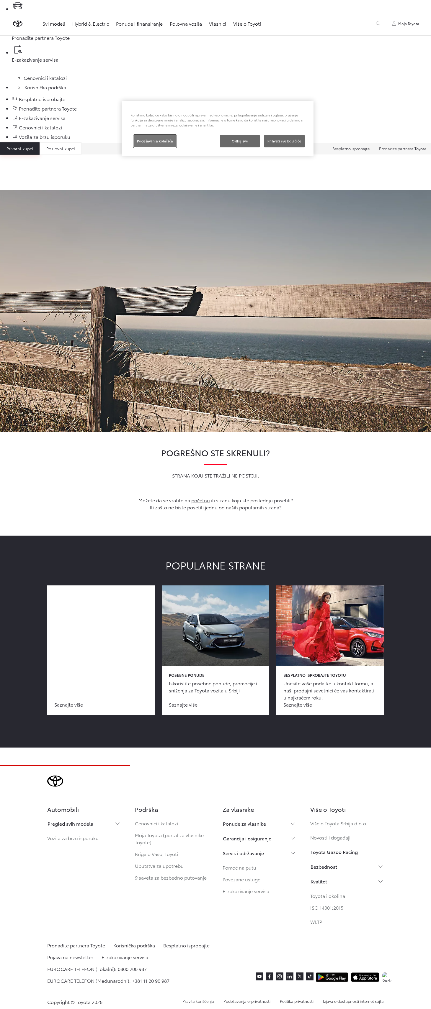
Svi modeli (54, 23)
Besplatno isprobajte (351, 148)
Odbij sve (240, 141)
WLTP (316, 921)
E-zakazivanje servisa (246, 891)
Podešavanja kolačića (155, 141)
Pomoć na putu (239, 867)
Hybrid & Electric (90, 23)
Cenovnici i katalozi (156, 823)
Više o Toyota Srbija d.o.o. (339, 823)
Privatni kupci (19, 149)
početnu (200, 500)
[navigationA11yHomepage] (18, 23)
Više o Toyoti (247, 23)
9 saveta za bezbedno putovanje (171, 877)
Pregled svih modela (70, 823)
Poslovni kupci (60, 149)
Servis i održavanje (243, 853)
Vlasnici (217, 23)
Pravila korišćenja (198, 1001)
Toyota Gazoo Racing (334, 851)
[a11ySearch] (378, 23)
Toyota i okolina (327, 895)
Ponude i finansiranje (139, 23)
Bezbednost (324, 866)
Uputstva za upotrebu (159, 865)
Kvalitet (319, 881)
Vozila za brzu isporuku (73, 837)
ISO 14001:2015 (326, 907)
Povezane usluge (241, 879)
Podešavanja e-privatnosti (246, 1001)
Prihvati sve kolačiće (284, 141)
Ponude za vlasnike (244, 823)
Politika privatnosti (297, 1001)
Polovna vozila (186, 23)
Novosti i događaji (330, 837)
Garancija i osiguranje (247, 838)
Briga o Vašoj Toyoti (156, 853)
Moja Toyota (408, 23)
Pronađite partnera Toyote (402, 148)
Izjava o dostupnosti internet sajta (353, 1001)
